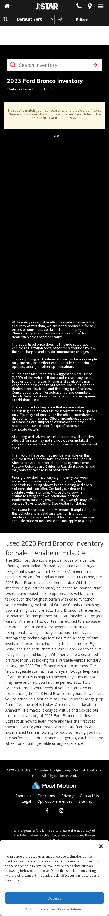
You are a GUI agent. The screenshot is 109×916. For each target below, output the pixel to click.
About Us (23, 795)
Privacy (67, 795)
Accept (54, 898)
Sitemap (86, 801)
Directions (46, 795)
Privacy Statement (71, 909)
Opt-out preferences (40, 909)
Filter (82, 19)
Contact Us (89, 795)
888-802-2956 (65, 117)
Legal (26, 801)
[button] (101, 846)
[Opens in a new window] (90, 7)
